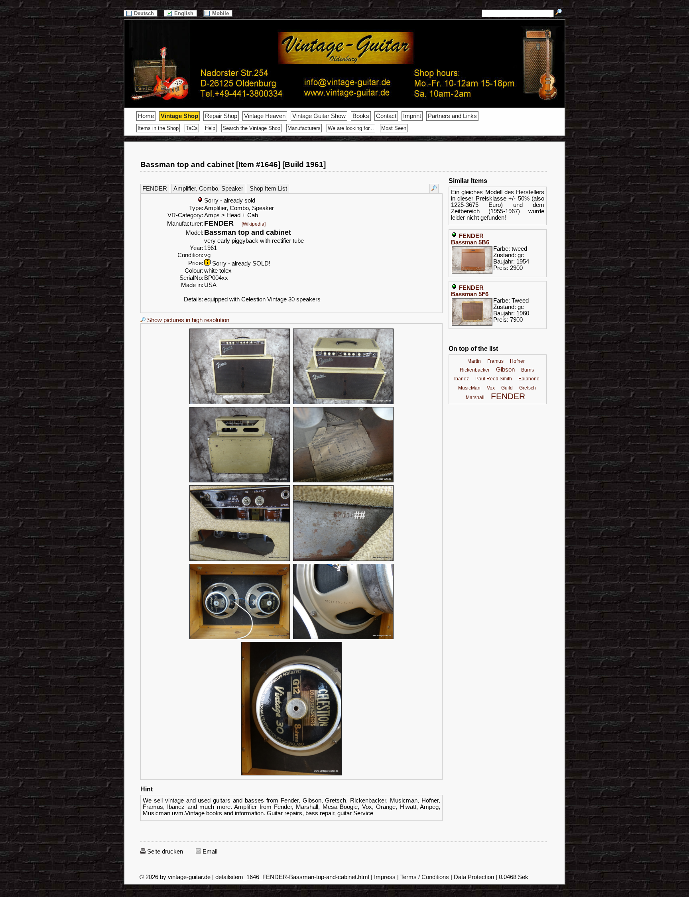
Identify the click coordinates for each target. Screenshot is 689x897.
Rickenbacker (475, 370)
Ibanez (461, 379)
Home (146, 116)
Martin (474, 361)
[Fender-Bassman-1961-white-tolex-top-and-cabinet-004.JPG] (343, 481)
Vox (491, 388)
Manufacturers (304, 128)
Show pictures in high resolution (187, 320)
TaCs (192, 128)
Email (209, 851)
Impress (385, 877)
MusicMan (469, 388)
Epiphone (528, 379)
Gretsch (527, 388)
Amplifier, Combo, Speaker (208, 188)
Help (210, 128)
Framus (495, 361)
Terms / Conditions (424, 877)
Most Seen (393, 128)
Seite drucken (164, 851)
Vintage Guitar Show (319, 116)
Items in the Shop (158, 128)
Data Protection (474, 877)
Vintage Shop (179, 116)
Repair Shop (221, 116)
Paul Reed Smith (493, 379)
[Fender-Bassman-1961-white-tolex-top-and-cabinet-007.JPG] (240, 638)
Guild (507, 388)
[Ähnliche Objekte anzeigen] (434, 188)
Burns (527, 370)
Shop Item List (268, 188)
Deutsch (144, 13)
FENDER (154, 188)
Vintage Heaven (264, 116)
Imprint (412, 116)
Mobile (221, 13)
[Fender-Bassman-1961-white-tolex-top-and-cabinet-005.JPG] (240, 560)
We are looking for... (351, 128)
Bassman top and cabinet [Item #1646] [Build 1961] (233, 164)
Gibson (505, 369)
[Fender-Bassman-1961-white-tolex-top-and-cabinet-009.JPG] (291, 774)
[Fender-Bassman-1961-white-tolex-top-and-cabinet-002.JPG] (343, 403)
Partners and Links (452, 116)
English (185, 13)
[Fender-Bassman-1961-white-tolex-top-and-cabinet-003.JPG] (240, 481)
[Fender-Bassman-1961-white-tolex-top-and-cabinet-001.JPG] (240, 403)
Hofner (517, 361)
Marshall (475, 397)
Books (360, 116)
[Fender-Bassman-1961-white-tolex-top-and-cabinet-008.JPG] (343, 638)
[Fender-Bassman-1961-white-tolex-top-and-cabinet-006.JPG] (343, 560)
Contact (386, 116)
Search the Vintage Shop (251, 128)
